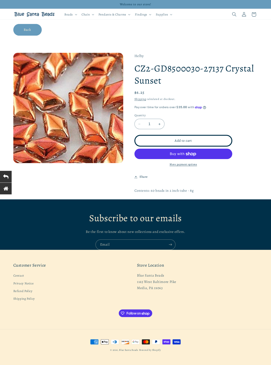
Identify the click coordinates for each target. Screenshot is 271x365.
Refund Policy (23, 291)
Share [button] (144, 177)
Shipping (140, 99)
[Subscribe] (170, 244)
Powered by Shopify (150, 350)
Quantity (140, 115)
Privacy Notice (23, 283)
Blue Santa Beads (128, 350)
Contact (18, 276)
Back (27, 29)
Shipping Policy (24, 299)
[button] (70, 14)
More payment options (183, 164)
